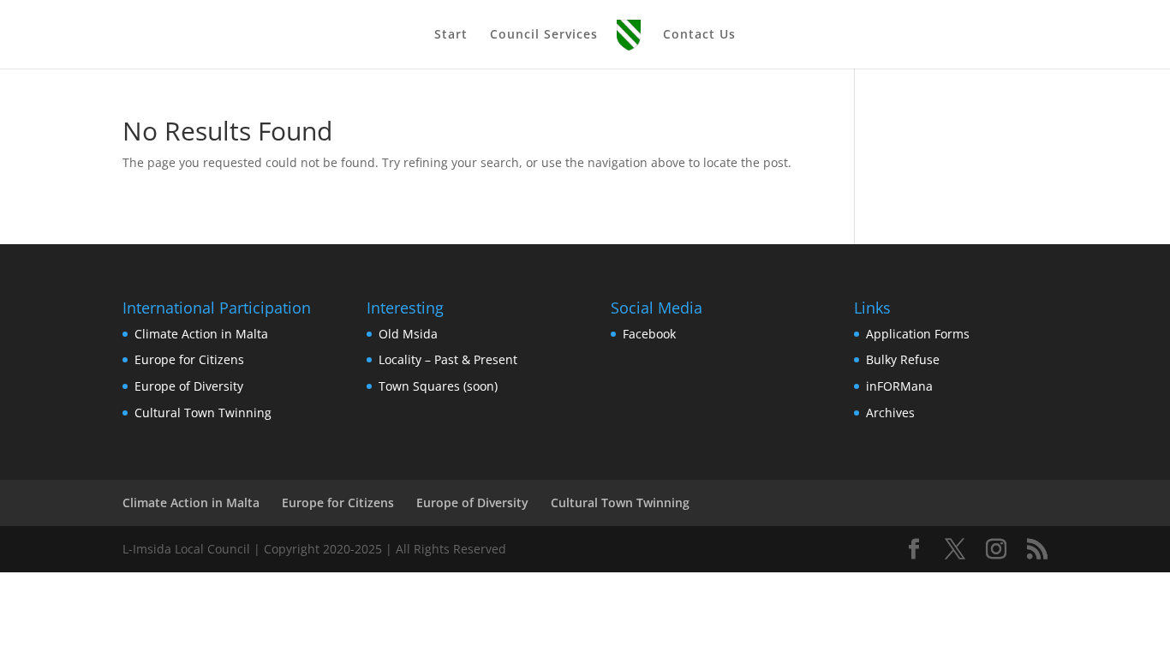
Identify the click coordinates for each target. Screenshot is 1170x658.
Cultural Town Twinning (203, 412)
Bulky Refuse (903, 359)
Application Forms (918, 334)
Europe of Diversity (188, 386)
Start (451, 35)
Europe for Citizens (189, 359)
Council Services (544, 35)
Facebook (649, 334)
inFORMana (899, 386)
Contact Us (699, 35)
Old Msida (408, 334)
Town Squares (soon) (438, 386)
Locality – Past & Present (448, 359)
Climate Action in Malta (201, 334)
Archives (890, 412)
